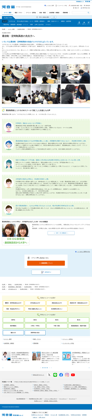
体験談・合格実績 (66, 21)
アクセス (48, 24)
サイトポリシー (63, 398)
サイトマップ (72, 398)
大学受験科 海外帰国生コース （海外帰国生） (75, 388)
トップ (5, 21)
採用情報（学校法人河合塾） (51, 401)
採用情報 (84, 415)
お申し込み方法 (39, 24)
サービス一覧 (54, 415)
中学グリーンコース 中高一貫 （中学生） (14, 390)
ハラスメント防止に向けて (50, 398)
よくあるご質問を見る (83, 251)
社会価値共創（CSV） (64, 415)
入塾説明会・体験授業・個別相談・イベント (15, 24)
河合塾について (38, 401)
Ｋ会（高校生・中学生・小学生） (42, 386)
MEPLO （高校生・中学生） (41, 385)
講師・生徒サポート (53, 21)
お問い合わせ (42, 417)
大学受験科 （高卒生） (9, 385)
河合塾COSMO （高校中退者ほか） (72, 385)
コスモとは (12, 21)
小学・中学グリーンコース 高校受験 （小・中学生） (16, 392)
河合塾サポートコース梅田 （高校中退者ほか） (75, 386)
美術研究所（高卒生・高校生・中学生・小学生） (46, 390)
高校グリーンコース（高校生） (11, 386)
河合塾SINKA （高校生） (10, 388)
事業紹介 (47, 415)
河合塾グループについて (37, 415)
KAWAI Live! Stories (76, 415)
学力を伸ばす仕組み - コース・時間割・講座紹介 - (31, 21)
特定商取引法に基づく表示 (35, 398)
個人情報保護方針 (21, 398)
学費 (31, 24)
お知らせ (35, 417)
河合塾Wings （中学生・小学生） (42, 388)
